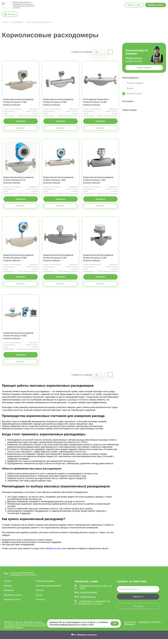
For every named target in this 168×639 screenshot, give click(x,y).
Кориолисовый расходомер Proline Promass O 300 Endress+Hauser (58, 102)
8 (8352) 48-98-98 (133, 61)
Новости (40, 590)
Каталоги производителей (48, 586)
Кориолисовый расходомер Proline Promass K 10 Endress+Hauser (18, 180)
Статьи (39, 595)
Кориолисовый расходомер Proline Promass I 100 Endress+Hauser (98, 180)
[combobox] (99, 51)
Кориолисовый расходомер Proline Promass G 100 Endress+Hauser (98, 258)
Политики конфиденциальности (64, 625)
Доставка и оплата (13, 595)
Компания (9, 590)
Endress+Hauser (32, 111)
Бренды (8, 586)
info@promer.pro (133, 58)
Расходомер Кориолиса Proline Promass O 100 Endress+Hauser (96, 102)
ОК (114, 623)
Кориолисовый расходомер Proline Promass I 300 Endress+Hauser (58, 180)
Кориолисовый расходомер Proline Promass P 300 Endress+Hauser (18, 102)
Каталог (8, 581)
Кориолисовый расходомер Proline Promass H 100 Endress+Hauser (58, 258)
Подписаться (138, 597)
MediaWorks (129, 624)
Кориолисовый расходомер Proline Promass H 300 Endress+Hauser (18, 258)
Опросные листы (12, 599)
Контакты (40, 599)
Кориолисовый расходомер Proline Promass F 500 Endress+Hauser (18, 336)
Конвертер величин (45, 581)
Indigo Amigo (144, 622)
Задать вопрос (144, 67)
